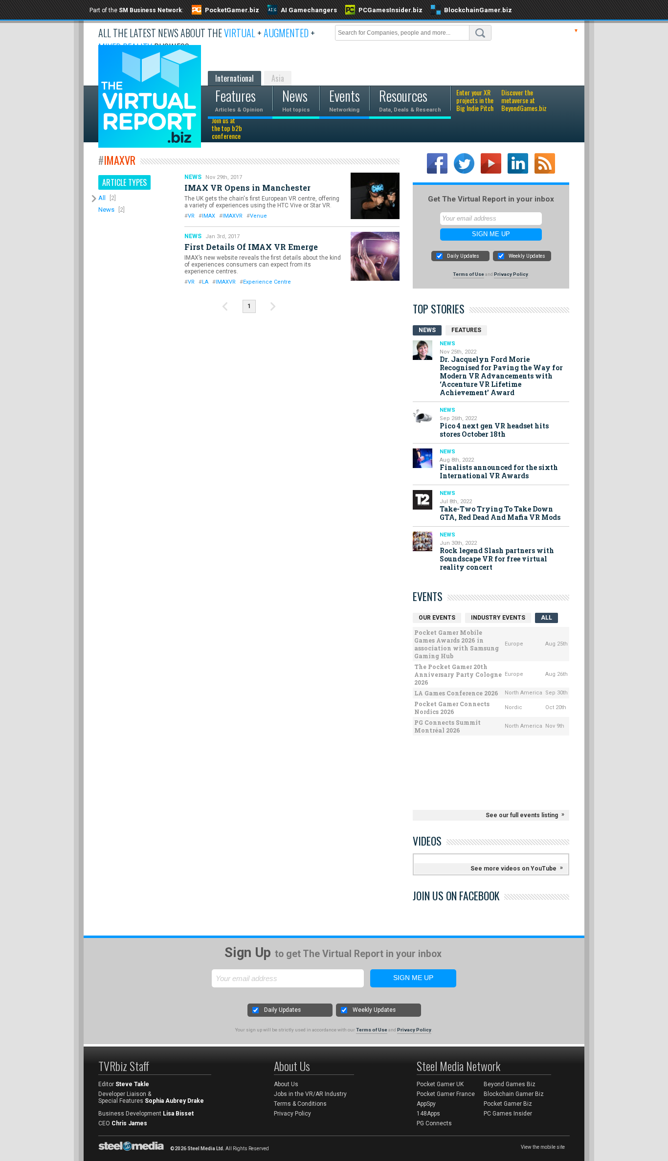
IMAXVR (233, 216)
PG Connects (434, 1123)
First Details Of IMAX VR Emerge (251, 247)
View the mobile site (543, 1147)
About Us (286, 1084)
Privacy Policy (511, 274)
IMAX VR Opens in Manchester (247, 187)
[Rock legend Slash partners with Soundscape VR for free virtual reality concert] (422, 541)
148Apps (428, 1113)
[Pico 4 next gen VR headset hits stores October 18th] (422, 416)
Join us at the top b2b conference (227, 128)
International (234, 78)
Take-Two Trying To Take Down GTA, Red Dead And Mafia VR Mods (500, 513)
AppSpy (426, 1103)
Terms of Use (468, 274)
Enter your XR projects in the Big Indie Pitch (474, 101)
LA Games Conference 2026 (456, 693)
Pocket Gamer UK (440, 1084)
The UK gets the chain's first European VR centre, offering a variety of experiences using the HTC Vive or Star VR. (261, 202)
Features (466, 330)
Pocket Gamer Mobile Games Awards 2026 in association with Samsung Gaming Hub (456, 644)
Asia (277, 78)
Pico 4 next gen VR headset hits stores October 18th (494, 430)
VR (191, 216)
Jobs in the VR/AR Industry (310, 1094)
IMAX (208, 216)
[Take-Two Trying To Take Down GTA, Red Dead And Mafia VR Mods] (422, 500)
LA (205, 282)
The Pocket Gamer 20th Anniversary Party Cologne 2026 (458, 674)
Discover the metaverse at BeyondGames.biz (524, 101)
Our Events (437, 617)
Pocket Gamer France (446, 1094)
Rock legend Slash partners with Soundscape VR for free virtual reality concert (497, 559)
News (106, 209)
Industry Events (498, 617)
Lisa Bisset (178, 1113)
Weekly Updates (527, 256)
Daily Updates (463, 256)
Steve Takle (132, 1084)
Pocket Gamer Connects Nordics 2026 (452, 707)
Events (428, 596)
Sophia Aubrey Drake (174, 1100)
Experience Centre (267, 282)
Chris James (129, 1123)
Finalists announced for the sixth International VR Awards (499, 471)
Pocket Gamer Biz (508, 1103)
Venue (258, 216)
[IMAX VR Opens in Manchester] (375, 196)
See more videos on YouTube (513, 868)
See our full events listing (522, 815)
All (102, 197)
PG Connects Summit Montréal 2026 (447, 726)
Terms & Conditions (300, 1103)
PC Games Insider (508, 1113)
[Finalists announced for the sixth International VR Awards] (422, 458)
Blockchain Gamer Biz (514, 1094)
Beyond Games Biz (509, 1084)
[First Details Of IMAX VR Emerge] (375, 256)
